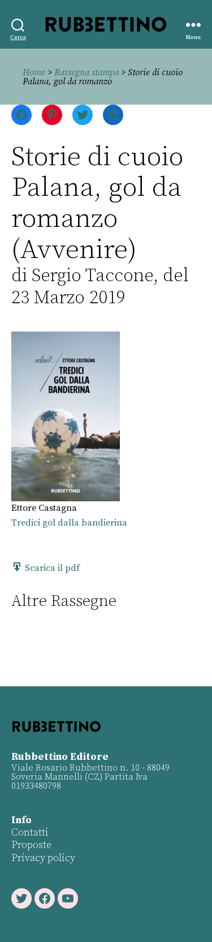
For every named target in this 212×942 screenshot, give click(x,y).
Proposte (31, 844)
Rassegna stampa (86, 72)
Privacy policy (43, 857)
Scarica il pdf (51, 568)
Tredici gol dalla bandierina (69, 522)
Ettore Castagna (44, 508)
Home (34, 72)
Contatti (30, 832)
